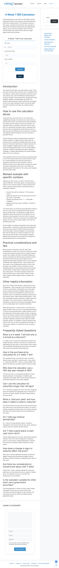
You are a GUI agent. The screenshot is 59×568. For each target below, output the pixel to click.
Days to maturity (8, 59)
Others (51, 3)
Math (45, 3)
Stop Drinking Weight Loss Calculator (48, 35)
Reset (20, 76)
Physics (39, 3)
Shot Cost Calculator (50, 46)
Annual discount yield (10, 51)
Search (48, 17)
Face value (7, 43)
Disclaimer (34, 563)
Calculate (20, 69)
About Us (12, 563)
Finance (32, 3)
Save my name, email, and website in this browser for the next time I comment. (19, 543)
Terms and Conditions (43, 563)
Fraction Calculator (49, 39)
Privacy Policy (26, 563)
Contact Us (18, 563)
